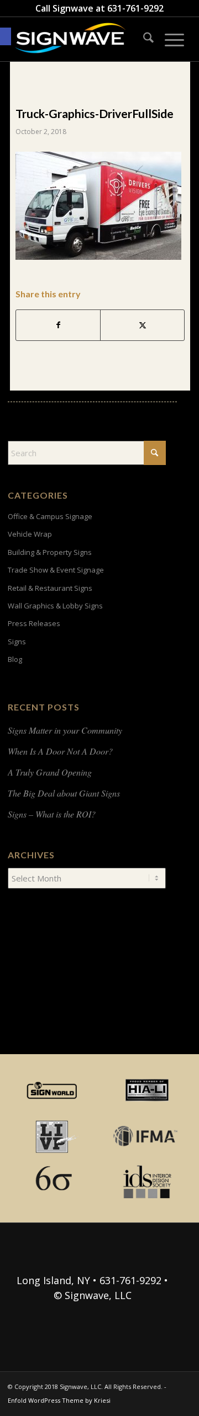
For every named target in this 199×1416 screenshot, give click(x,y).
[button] (5, 36)
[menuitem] (143, 39)
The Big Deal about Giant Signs (64, 793)
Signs (17, 641)
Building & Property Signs (50, 552)
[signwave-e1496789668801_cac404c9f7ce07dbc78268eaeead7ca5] (82, 39)
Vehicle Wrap (30, 534)
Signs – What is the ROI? (52, 814)
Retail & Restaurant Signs (50, 588)
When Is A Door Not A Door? (60, 751)
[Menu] (169, 39)
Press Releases (34, 623)
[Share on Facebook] (58, 325)
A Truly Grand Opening (50, 772)
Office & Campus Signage (50, 516)
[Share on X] (142, 325)
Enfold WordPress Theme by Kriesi (59, 1400)
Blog (15, 659)
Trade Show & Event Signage (56, 570)
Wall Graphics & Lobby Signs (55, 606)
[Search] (143, 39)
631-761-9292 (135, 8)
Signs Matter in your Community (65, 730)
